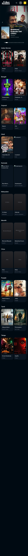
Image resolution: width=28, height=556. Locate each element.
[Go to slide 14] (23, 42)
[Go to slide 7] (14, 42)
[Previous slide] (2, 22)
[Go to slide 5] (11, 42)
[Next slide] (25, 22)
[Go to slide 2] (6, 42)
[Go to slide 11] (19, 42)
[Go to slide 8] (15, 42)
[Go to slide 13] (22, 42)
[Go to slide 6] (12, 42)
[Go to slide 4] (10, 42)
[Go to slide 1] (4, 42)
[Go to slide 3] (8, 42)
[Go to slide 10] (18, 42)
